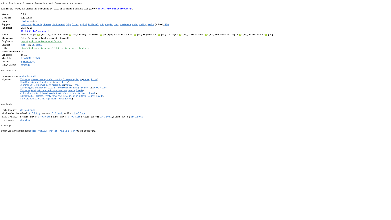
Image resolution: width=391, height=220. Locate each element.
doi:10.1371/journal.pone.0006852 (114, 8)
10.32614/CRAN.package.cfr (35, 31)
